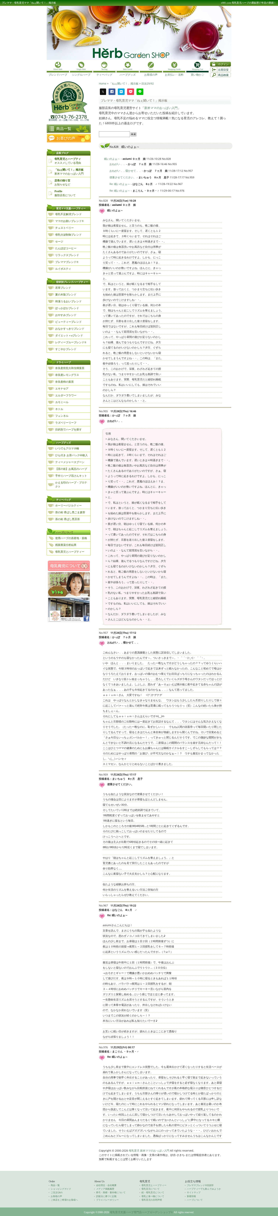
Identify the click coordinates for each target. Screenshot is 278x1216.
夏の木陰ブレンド (65, 294)
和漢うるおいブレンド (68, 301)
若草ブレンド (63, 287)
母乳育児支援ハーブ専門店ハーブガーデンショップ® (141, 1212)
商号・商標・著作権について (111, 1192)
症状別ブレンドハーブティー (72, 281)
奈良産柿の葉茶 (64, 381)
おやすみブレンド (65, 315)
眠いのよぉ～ (112, 159)
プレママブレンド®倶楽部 (200, 1185)
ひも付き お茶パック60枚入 (71, 455)
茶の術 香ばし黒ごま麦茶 (70, 512)
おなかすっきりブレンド (69, 328)
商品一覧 (63, 129)
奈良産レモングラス (67, 375)
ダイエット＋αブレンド (69, 335)
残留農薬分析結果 (65, 545)
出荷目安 (223, 69)
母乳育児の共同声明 (151, 1200)
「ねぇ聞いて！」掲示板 (124, 83)
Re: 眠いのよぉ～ (119, 184)
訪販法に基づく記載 (106, 1196)
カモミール (61, 402)
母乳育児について (150, 1189)
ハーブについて (64, 532)
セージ (59, 241)
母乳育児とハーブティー (69, 551)
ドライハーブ (63, 362)
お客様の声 (56, 1196)
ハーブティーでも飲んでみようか (204, 1189)
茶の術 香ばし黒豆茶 (67, 519)
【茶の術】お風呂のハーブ (71, 469)
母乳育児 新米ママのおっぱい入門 (149, 1150)
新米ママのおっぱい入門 (161, 108)
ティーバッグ (63, 499)
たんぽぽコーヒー (65, 248)
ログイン (223, 64)
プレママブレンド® (66, 262)
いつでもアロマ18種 (67, 448)
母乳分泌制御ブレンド (68, 234)
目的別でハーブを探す (68, 429)
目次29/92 (147, 83)
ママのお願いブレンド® (69, 221)
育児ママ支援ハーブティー (71, 208)
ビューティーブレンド (68, 321)
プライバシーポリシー (107, 1200)
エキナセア (61, 388)
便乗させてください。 (122, 177)
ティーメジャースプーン (69, 462)
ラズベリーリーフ (65, 422)
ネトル (59, 409)
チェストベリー (64, 227)
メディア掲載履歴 (105, 1189)
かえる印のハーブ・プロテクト (71, 484)
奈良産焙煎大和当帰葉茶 (69, 368)
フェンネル (61, 415)
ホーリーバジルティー (68, 505)
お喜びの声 (65, 138)
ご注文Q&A (57, 1192)
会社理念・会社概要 (106, 1185)
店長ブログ (62, 153)
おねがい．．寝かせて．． (125, 170)
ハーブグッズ (63, 442)
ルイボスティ (63, 268)
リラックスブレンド (67, 255)
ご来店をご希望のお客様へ (64, 1200)
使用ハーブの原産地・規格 (71, 538)
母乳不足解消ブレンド (68, 214)
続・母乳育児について (152, 1192)
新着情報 (191, 1196)
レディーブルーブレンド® (70, 342)
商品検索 (223, 75)
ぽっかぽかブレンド (67, 308)
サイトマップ (193, 1192)
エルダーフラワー (65, 395)
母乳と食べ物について (152, 1196)
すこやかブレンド (65, 349)
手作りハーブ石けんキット (71, 475)
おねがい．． (117, 164)
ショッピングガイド (61, 1189)
